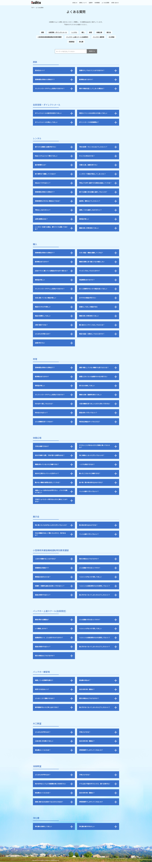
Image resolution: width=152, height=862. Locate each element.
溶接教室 (71, 42)
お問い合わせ (115, 3)
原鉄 (42, 32)
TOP (32, 7)
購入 (83, 32)
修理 (90, 32)
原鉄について (83, 3)
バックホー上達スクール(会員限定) (77, 37)
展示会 (109, 32)
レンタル (74, 32)
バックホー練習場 (98, 37)
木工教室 (111, 37)
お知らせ (74, 3)
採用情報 (97, 3)
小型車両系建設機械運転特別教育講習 (50, 37)
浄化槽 (81, 42)
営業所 (91, 3)
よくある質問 (105, 3)
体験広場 (99, 32)
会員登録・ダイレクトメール (58, 32)
